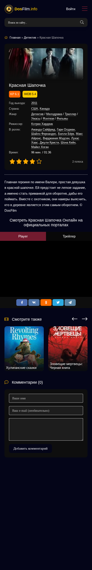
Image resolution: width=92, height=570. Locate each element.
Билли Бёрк (66, 133)
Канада (45, 108)
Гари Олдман (66, 129)
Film (26, 9)
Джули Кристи (49, 142)
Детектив (37, 114)
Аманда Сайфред (43, 129)
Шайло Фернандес (43, 133)
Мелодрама (54, 114)
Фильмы (62, 118)
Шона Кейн (68, 142)
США (34, 108)
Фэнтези (48, 118)
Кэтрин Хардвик (42, 124)
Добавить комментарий (30, 448)
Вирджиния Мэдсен (56, 138)
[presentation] (74, 318)
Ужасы (35, 118)
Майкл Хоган (40, 147)
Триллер (70, 114)
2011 (34, 103)
